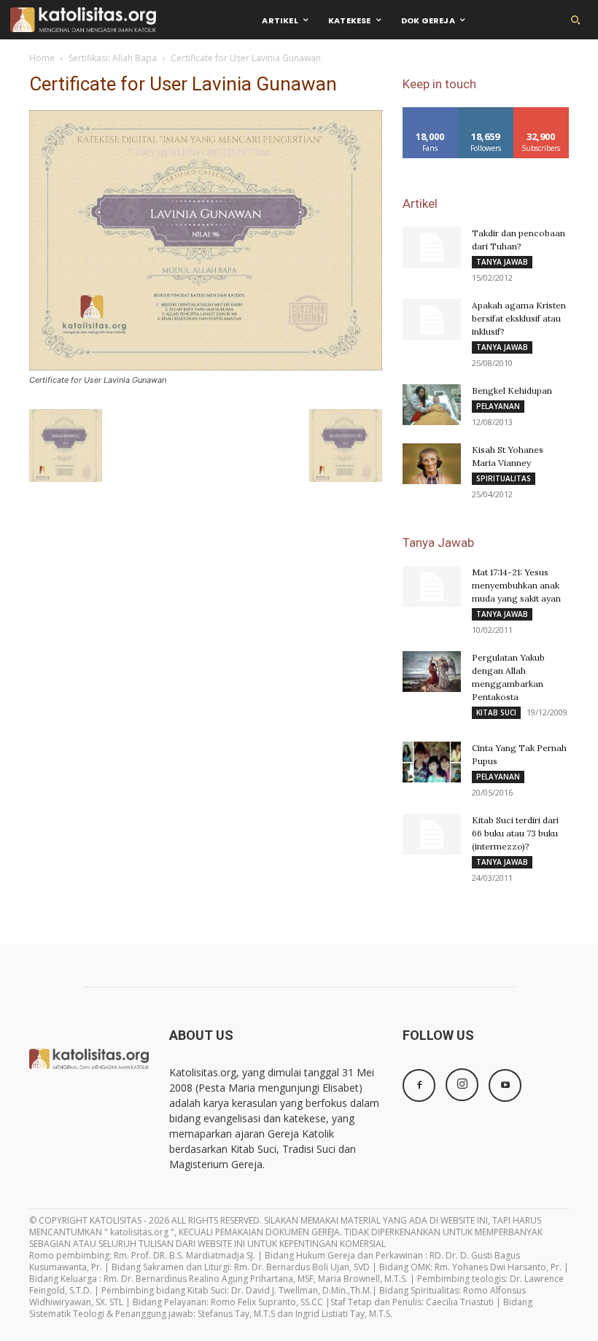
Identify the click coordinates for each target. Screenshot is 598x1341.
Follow (486, 112)
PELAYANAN (498, 406)
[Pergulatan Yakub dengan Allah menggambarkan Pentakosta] (432, 671)
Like (430, 112)
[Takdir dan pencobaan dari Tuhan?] (432, 247)
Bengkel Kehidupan (512, 390)
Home (42, 58)
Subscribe (541, 112)
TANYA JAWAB (502, 262)
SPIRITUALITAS (503, 478)
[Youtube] (505, 1085)
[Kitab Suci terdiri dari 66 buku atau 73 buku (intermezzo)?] (432, 834)
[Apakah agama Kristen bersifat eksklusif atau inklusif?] (432, 319)
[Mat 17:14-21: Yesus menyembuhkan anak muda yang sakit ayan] (432, 586)
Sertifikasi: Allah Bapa (113, 58)
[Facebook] (419, 1085)
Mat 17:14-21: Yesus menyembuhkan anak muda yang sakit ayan (516, 585)
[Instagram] (462, 1084)
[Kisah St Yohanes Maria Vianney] (432, 463)
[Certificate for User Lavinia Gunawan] (205, 366)
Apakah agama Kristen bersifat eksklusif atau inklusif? (519, 318)
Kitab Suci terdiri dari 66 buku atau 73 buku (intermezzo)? (515, 833)
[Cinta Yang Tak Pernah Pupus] (432, 762)
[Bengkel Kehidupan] (432, 404)
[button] (575, 19)
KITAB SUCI (496, 712)
